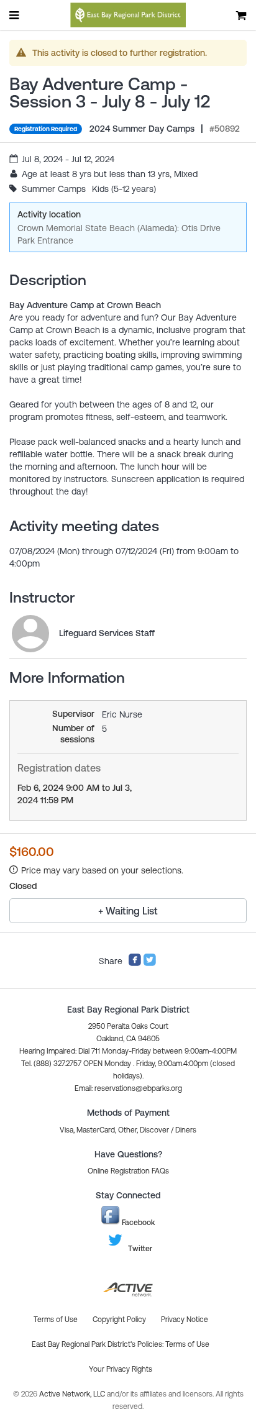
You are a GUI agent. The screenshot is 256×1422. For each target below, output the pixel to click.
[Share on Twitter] (149, 964)
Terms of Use (187, 1344)
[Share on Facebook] (134, 964)
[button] (128, 1088)
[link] (30, 633)
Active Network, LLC (73, 1394)
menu (15, 15)
